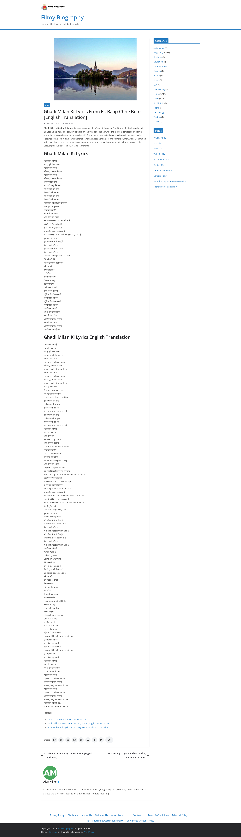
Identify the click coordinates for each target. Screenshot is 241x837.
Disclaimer (158, 143)
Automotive (159, 48)
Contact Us (159, 165)
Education (158, 61)
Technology (159, 112)
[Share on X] (61, 740)
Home (156, 80)
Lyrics (47, 105)
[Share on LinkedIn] (67, 740)
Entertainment (160, 66)
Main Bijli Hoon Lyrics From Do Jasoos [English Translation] (78, 723)
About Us (158, 148)
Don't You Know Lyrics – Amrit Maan (67, 719)
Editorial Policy (160, 176)
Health (157, 75)
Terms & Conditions (163, 170)
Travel (156, 121)
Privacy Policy (160, 137)
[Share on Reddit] (88, 740)
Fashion (157, 71)
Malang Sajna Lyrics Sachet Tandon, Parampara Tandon (127, 755)
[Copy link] (109, 739)
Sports (157, 107)
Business (158, 57)
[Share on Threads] (101, 740)
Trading (157, 117)
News (156, 98)
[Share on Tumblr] (94, 740)
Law (155, 84)
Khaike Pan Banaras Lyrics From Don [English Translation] (68, 755)
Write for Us (159, 154)
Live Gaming (159, 89)
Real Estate (159, 103)
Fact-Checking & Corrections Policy (170, 181)
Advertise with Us (162, 159)
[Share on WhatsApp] (74, 740)
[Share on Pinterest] (81, 740)
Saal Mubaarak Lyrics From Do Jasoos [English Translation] (78, 727)
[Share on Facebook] (54, 740)
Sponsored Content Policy (165, 186)
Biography (158, 52)
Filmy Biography (62, 17)
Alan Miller (69, 123)
